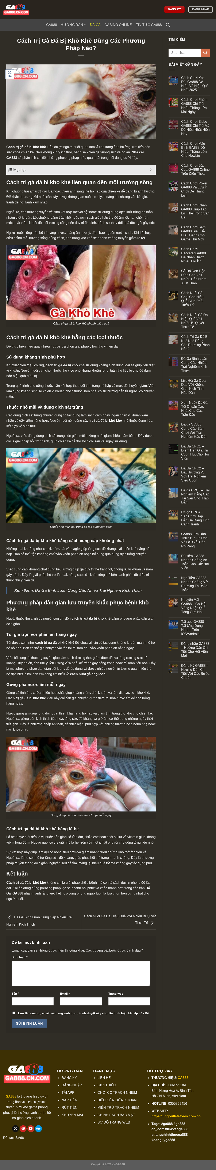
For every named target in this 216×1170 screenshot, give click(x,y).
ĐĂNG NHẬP (72, 1085)
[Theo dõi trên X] (15, 1128)
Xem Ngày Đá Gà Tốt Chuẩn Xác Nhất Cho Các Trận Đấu (194, 409)
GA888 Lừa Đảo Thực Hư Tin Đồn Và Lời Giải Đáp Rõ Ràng (194, 540)
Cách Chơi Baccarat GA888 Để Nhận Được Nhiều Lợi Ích (193, 255)
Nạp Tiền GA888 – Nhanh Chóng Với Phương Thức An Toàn (195, 584)
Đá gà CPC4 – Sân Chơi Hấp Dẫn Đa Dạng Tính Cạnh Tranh (195, 518)
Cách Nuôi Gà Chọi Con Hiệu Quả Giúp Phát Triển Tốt (192, 299)
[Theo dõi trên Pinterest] (23, 1128)
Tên (15, 993)
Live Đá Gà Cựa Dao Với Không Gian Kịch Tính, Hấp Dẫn (193, 387)
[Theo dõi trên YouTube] (30, 1128)
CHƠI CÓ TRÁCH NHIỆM (117, 1092)
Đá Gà (95, 25)
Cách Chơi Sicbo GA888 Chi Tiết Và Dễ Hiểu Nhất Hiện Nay (195, 128)
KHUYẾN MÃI (72, 1115)
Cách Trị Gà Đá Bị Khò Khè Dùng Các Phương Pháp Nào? (195, 343)
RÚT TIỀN (69, 1107)
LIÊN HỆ (104, 1078)
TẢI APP (68, 1092)
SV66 (19, 1138)
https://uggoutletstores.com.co (176, 1116)
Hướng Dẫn (72, 25)
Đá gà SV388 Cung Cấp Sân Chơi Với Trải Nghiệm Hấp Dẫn (194, 430)
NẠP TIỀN (69, 1100)
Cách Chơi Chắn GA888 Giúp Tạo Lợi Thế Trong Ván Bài (195, 211)
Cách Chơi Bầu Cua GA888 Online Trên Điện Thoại (195, 169)
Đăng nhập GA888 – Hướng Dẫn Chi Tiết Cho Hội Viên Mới (195, 650)
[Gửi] (205, 53)
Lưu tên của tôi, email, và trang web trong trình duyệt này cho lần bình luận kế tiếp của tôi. (84, 1013)
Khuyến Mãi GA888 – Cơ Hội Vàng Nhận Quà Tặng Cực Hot (193, 606)
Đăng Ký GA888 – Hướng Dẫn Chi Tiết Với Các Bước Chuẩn (195, 672)
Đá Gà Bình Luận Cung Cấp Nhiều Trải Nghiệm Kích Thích (88, 590)
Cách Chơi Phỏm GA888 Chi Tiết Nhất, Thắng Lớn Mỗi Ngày (194, 106)
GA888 (51, 25)
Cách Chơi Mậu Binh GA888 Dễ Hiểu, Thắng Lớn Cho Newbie (194, 150)
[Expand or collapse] (151, 170)
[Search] (168, 24)
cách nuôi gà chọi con (87, 674)
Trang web (115, 993)
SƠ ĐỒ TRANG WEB (113, 1122)
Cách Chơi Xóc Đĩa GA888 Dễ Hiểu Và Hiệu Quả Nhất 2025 (195, 84)
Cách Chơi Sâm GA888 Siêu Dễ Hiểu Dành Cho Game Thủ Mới (193, 233)
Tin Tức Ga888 (149, 25)
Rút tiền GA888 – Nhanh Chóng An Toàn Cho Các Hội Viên (195, 562)
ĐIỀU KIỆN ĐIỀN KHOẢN (117, 1100)
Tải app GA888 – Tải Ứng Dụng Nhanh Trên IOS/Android (194, 628)
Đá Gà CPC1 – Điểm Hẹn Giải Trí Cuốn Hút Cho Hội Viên (195, 452)
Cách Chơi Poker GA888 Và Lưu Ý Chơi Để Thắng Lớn (194, 189)
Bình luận (19, 957)
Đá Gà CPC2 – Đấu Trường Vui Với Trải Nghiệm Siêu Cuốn (193, 474)
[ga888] (24, 9)
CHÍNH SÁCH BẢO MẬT (116, 1115)
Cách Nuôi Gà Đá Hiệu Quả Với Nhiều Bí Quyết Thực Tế (194, 321)
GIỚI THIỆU (106, 1085)
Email (65, 993)
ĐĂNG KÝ (69, 1078)
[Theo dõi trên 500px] (38, 1128)
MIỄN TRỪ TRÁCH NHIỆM (118, 1107)
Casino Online (118, 25)
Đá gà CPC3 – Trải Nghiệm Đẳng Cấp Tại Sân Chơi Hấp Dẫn (195, 496)
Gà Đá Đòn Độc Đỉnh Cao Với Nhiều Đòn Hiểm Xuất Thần (193, 277)
